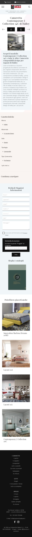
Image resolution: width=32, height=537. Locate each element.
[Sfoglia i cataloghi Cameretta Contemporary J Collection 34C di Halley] (21, 29)
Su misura (16, 473)
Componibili (16, 463)
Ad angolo (16, 499)
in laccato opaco (9, 133)
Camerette (23, 11)
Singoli (16, 481)
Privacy (14, 529)
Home (7, 11)
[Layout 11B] (3, 29)
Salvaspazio (16, 471)
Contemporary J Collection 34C (16, 12)
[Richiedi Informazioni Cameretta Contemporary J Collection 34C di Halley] (11, 29)
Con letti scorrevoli (16, 468)
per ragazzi (7, 160)
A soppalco (16, 461)
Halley (6, 124)
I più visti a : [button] (6, 165)
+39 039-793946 (17, 515)
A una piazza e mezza (16, 484)
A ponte (16, 458)
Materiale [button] (5, 129)
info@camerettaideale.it (18, 518)
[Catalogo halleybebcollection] (20, 277)
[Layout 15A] (28, 29)
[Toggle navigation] (2, 7)
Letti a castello (16, 466)
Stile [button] (3, 138)
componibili (7, 151)
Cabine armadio (16, 501)
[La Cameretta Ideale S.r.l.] (16, 6)
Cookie (20, 529)
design (6, 142)
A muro (16, 494)
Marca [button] (4, 120)
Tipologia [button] (5, 147)
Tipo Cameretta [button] (7, 156)
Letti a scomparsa (16, 486)
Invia (16, 254)
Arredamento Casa (14, 11)
